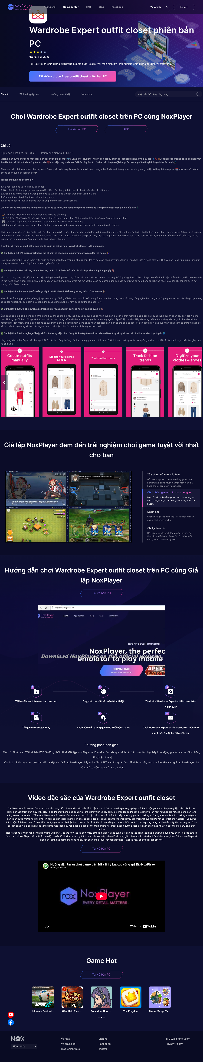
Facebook (117, 6)
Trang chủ (50, 6)
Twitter (103, 1048)
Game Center (71, 6)
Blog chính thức (70, 1048)
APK (126, 129)
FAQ (88, 6)
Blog (101, 6)
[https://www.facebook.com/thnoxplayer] (11, 1022)
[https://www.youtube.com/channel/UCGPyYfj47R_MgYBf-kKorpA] (11, 1015)
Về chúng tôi (68, 1043)
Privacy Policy (174, 1043)
